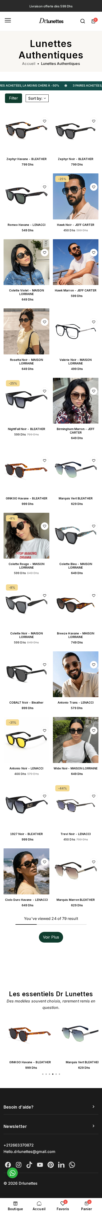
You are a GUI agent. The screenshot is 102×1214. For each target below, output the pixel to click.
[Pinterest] (50, 1164)
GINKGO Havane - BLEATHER (26, 498)
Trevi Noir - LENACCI (75, 834)
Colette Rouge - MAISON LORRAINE (26, 565)
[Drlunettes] (51, 21)
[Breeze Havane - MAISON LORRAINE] (76, 605)
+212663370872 (19, 1145)
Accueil (28, 63)
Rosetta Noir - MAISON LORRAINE (26, 361)
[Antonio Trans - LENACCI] (76, 674)
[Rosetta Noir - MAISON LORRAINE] (26, 331)
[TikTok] (29, 1164)
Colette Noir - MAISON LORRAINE (26, 635)
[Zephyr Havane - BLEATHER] (26, 131)
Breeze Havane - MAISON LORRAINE (75, 635)
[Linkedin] (61, 1164)
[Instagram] (18, 1164)
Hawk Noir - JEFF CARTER (75, 225)
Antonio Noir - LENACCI (26, 768)
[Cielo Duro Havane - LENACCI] (26, 871)
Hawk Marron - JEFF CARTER (76, 290)
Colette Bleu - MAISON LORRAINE (75, 565)
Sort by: (35, 98)
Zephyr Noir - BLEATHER (75, 159)
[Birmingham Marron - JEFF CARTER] (76, 401)
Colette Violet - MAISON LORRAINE (26, 292)
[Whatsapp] (72, 1164)
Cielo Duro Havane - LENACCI (26, 900)
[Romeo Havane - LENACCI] (26, 196)
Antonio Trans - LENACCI (75, 702)
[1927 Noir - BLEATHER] (26, 806)
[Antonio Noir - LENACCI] (26, 740)
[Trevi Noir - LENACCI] (76, 806)
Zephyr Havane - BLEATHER (26, 159)
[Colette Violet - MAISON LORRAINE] (26, 262)
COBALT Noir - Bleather (26, 702)
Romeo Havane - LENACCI (26, 225)
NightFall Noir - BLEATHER (26, 429)
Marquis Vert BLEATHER (76, 498)
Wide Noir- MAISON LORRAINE (76, 768)
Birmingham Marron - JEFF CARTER (75, 430)
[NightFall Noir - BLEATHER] (26, 401)
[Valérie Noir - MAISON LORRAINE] (76, 331)
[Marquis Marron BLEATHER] (76, 871)
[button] (59, 1074)
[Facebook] (8, 1164)
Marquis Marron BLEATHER (75, 900)
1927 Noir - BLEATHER (26, 834)
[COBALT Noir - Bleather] (26, 674)
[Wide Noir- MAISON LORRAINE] (76, 740)
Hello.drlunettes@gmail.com (29, 1151)
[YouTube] (40, 1164)
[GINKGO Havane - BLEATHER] (26, 470)
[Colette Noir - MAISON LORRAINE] (26, 605)
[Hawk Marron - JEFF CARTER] (76, 262)
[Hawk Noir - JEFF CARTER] (76, 196)
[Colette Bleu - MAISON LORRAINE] (76, 536)
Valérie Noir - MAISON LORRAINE (76, 361)
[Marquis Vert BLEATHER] (76, 470)
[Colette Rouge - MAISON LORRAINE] (26, 536)
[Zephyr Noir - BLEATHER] (76, 131)
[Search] (83, 21)
